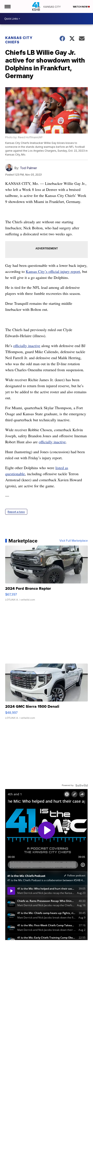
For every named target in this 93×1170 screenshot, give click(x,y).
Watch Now (80, 6)
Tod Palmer (28, 168)
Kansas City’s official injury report (53, 271)
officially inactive (26, 345)
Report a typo (16, 511)
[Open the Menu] (7, 6)
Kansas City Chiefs (18, 40)
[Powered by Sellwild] (81, 785)
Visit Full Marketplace (73, 540)
